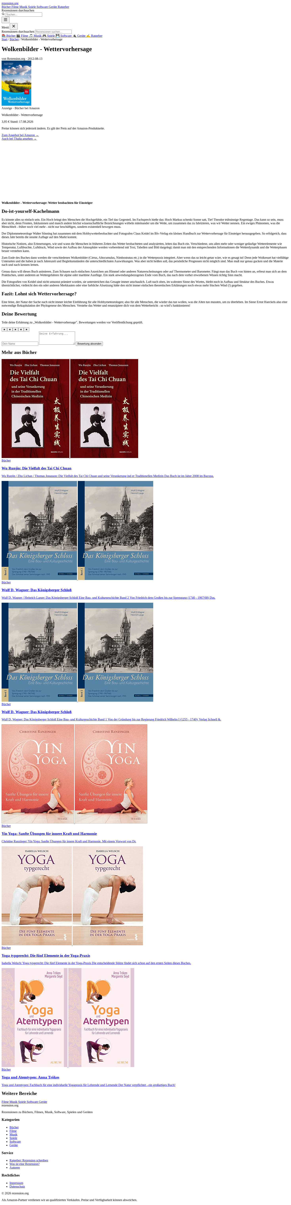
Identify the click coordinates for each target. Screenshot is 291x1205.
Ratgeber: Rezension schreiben (29, 1160)
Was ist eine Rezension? (25, 1164)
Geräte (53, 7)
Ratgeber (63, 7)
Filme (15, 7)
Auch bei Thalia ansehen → (19, 138)
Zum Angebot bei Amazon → (20, 135)
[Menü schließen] (14, 26)
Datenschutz (17, 1186)
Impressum (16, 1183)
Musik (23, 7)
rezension (10, 3)
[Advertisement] (145, 170)
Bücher (6, 7)
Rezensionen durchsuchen (18, 10)
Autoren (15, 1167)
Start (4, 39)
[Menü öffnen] (6, 20)
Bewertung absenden (89, 343)
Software (43, 7)
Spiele (32, 7)
